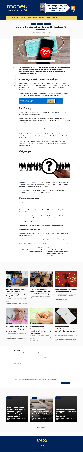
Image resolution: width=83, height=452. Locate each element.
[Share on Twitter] (49, 61)
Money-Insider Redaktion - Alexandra (39, 299)
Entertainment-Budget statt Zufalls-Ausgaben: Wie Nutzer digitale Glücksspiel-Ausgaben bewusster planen (16, 411)
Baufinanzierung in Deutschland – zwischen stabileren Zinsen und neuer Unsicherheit (40, 330)
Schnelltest (45, 243)
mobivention (39, 243)
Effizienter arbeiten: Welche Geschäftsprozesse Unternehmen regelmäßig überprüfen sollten (16, 293)
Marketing (54, 17)
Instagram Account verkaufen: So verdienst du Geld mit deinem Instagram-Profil (65, 330)
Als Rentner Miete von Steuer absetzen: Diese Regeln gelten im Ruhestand (17, 329)
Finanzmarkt (15, 17)
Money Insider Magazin (42, 449)
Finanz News (33, 286)
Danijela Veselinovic (60, 299)
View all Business (41, 427)
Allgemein (9, 323)
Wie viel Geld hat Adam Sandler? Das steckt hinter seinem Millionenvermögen (40, 292)
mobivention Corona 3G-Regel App (30, 182)
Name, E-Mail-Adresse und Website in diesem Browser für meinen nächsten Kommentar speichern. (36, 379)
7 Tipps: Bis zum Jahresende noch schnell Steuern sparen (32, 250)
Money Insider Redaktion (36, 61)
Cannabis (22, 17)
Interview (29, 17)
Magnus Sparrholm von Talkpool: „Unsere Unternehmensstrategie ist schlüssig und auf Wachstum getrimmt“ (57, 252)
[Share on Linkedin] (52, 61)
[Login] (73, 18)
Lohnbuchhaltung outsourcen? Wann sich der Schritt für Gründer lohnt (40, 413)
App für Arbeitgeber (23, 243)
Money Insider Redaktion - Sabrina (14, 303)
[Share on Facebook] (47, 61)
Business (48, 17)
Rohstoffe (41, 17)
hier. (62, 225)
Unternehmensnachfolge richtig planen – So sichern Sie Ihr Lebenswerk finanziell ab (66, 413)
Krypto (35, 17)
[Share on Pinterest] (14, 82)
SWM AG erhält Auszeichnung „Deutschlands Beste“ (66, 291)
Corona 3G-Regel (31, 243)
